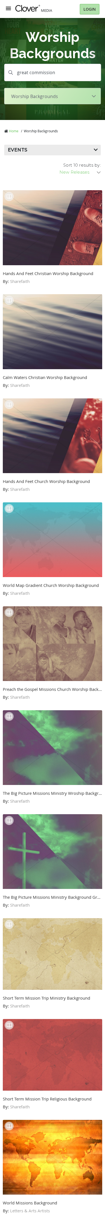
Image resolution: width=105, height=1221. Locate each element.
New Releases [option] (74, 172)
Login (89, 9)
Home (13, 131)
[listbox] (80, 172)
